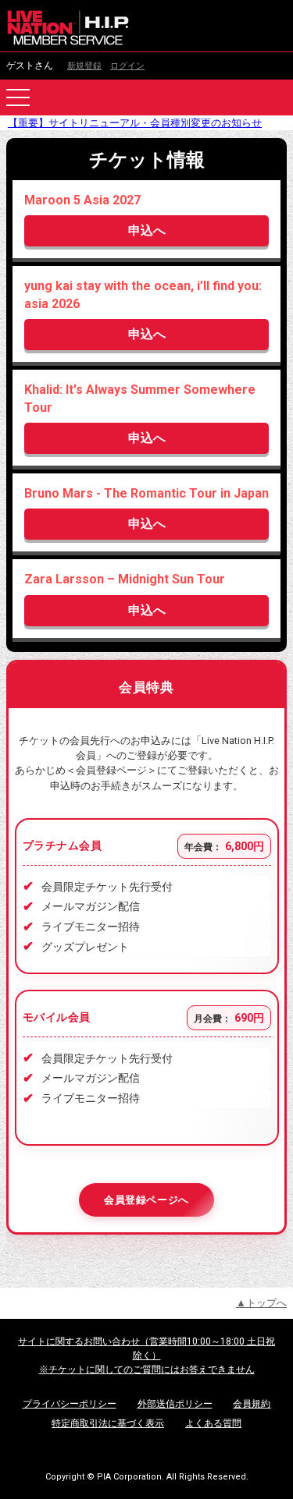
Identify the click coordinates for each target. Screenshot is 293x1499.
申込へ (147, 230)
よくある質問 (213, 1423)
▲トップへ (261, 1303)
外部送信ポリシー (175, 1403)
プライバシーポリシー (69, 1403)
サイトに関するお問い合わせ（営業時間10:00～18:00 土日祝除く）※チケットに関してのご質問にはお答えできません (146, 1355)
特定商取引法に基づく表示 (108, 1423)
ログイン (127, 66)
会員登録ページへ (146, 1200)
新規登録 (84, 66)
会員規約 (251, 1403)
